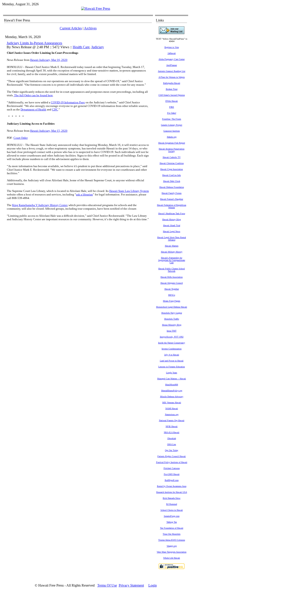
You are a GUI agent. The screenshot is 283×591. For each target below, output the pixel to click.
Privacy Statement (131, 585)
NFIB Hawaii (172, 426)
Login (152, 585)
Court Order (20, 137)
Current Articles (71, 28)
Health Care (81, 47)
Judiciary (97, 47)
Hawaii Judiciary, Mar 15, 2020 (48, 130)
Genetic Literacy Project (171, 125)
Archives (90, 28)
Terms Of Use (107, 585)
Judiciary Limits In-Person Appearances (34, 43)
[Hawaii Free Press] (95, 8)
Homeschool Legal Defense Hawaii (171, 307)
